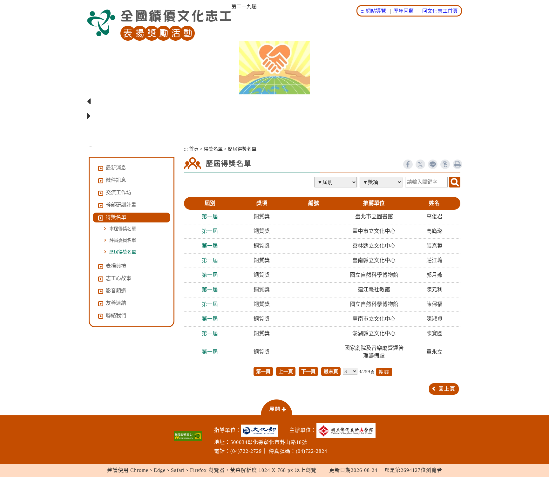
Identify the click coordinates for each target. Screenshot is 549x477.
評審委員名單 (122, 240)
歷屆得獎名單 (122, 252)
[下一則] (274, 116)
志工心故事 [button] (118, 278)
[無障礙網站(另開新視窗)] (188, 436)
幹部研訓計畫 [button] (121, 205)
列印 (457, 164)
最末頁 (331, 371)
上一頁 (286, 371)
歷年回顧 (403, 11)
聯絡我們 (116, 315)
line (432, 164)
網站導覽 (376, 11)
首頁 (194, 149)
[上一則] (274, 101)
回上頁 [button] (447, 389)
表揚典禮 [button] (116, 266)
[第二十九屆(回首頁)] (159, 25)
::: (362, 11)
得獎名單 (213, 149)
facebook (408, 164)
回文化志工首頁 (440, 11)
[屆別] (336, 182)
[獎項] (381, 182)
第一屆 (210, 217)
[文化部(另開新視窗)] (261, 431)
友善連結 (116, 303)
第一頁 (263, 371)
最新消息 (116, 167)
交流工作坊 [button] (118, 192)
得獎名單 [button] (116, 217)
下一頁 (308, 371)
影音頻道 (116, 290)
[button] (276, 407)
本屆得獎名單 (122, 228)
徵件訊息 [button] (116, 180)
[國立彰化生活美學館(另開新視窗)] (347, 430)
